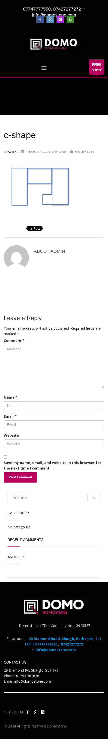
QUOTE (96, 67)
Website (11, 435)
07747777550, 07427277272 (52, 9)
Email (10, 416)
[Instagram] (60, 19)
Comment (14, 340)
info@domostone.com (54, 15)
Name (11, 397)
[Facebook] (40, 19)
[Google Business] (50, 19)
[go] (93, 498)
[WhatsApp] (70, 19)
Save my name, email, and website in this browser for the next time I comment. (52, 465)
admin (12, 151)
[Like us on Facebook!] (27, 712)
